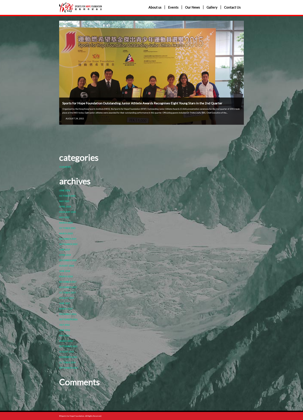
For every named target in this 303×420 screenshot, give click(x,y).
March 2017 (66, 308)
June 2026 (64, 190)
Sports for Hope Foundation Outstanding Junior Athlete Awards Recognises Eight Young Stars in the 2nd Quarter (142, 103)
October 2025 (67, 195)
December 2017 (67, 281)
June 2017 (64, 303)
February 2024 (67, 212)
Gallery (212, 7)
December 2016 (67, 314)
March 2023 (66, 222)
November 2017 (68, 287)
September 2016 (68, 319)
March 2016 (66, 341)
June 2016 (64, 330)
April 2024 (65, 206)
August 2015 (66, 351)
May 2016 (64, 335)
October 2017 (67, 292)
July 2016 (64, 324)
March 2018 (66, 276)
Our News (192, 7)
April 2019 (65, 255)
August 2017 (66, 298)
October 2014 (67, 362)
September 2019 (68, 244)
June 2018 (64, 271)
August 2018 (66, 265)
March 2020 (66, 233)
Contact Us (232, 7)
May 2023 (64, 217)
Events (173, 7)
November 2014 (68, 357)
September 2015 (68, 346)
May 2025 (64, 201)
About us (155, 7)
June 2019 (64, 249)
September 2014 (68, 367)
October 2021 (67, 228)
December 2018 (67, 260)
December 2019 (67, 238)
